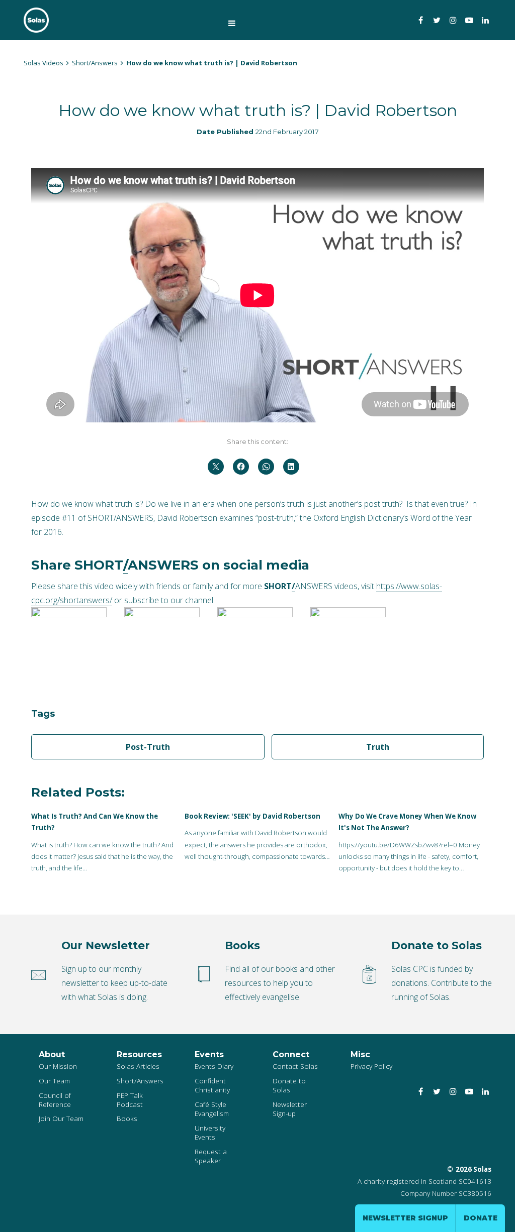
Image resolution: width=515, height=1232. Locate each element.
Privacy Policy (371, 1066)
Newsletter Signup (405, 1218)
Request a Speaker (211, 1156)
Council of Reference (55, 1099)
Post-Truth (148, 746)
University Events (210, 1132)
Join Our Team (61, 1118)
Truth (377, 746)
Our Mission (58, 1066)
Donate (480, 1218)
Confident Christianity (212, 1085)
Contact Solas (295, 1066)
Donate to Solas (289, 1085)
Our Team (54, 1080)
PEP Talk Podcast (130, 1099)
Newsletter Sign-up (290, 1108)
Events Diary (214, 1066)
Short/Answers (140, 1080)
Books (127, 1118)
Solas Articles (138, 1066)
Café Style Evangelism (212, 1108)
